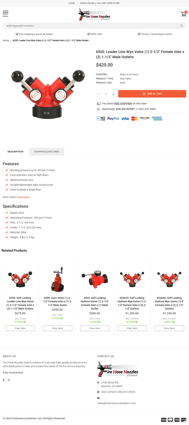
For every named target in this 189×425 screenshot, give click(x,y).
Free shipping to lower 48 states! (35, 34)
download (23, 197)
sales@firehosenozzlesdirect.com (116, 403)
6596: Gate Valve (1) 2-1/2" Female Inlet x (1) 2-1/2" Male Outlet (57, 301)
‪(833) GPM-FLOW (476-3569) (118, 391)
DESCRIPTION (15, 151)
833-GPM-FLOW (110, 3)
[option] (34, 34)
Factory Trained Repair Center (156, 34)
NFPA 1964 (96, 34)
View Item (20, 328)
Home (6, 40)
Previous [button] (4, 297)
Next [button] (184, 297)
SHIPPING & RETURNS (46, 151)
